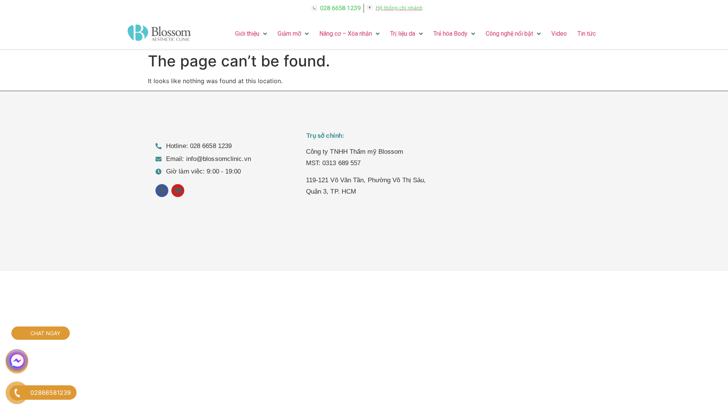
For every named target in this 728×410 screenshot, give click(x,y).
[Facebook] (161, 190)
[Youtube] (177, 190)
